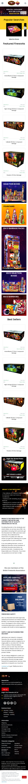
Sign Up (5, 689)
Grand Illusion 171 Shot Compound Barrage (14, 76)
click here (4, 782)
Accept (24, 777)
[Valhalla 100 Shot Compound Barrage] (14, 126)
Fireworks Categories (8, 741)
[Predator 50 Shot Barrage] (14, 159)
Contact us (5, 666)
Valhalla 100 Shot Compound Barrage (14, 142)
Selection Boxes (14, 39)
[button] (21, 12)
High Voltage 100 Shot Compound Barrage (14, 109)
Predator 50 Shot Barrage (14, 175)
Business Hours (6, 708)
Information (5, 720)
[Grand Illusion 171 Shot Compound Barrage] (14, 60)
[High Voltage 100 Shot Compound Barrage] (14, 93)
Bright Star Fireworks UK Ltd (10, 692)
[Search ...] (25, 3)
